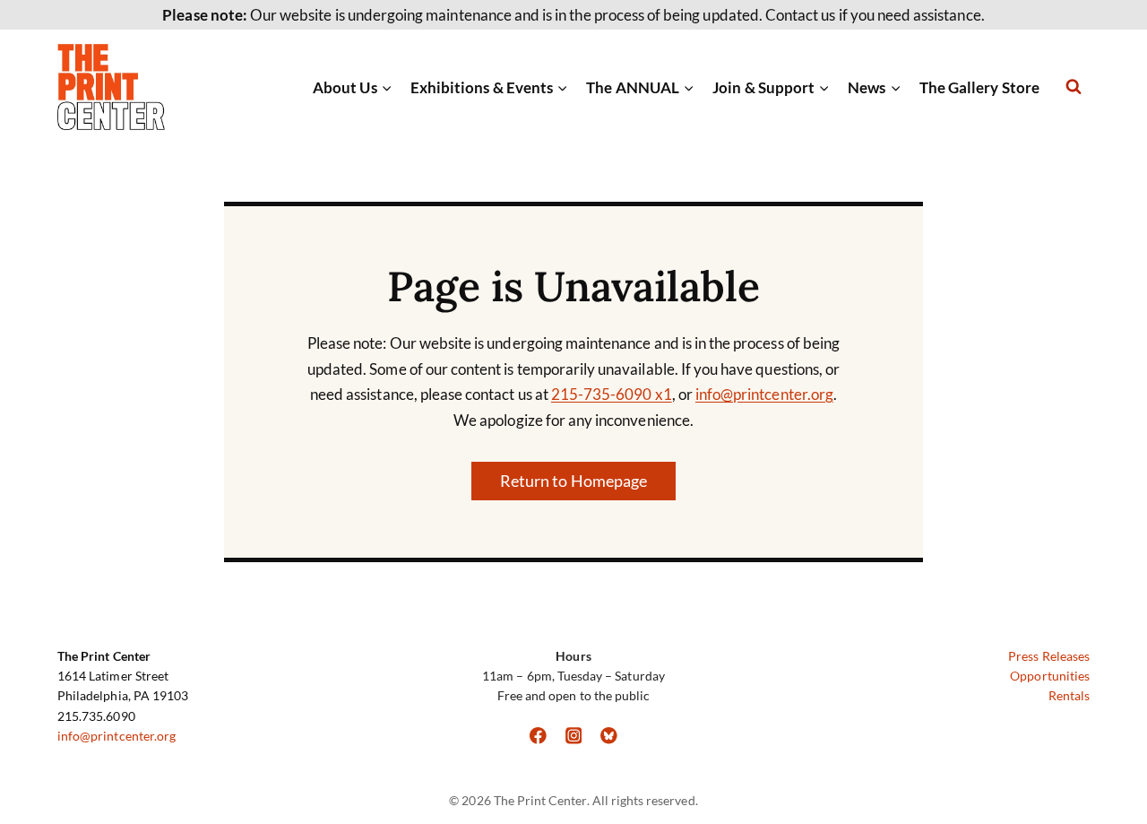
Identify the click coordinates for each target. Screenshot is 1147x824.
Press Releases (1049, 656)
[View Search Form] (1073, 87)
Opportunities (1050, 675)
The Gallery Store (979, 87)
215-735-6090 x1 (611, 394)
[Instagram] (573, 735)
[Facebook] (538, 735)
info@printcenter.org (764, 394)
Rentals (1069, 695)
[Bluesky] (608, 735)
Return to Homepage (573, 480)
